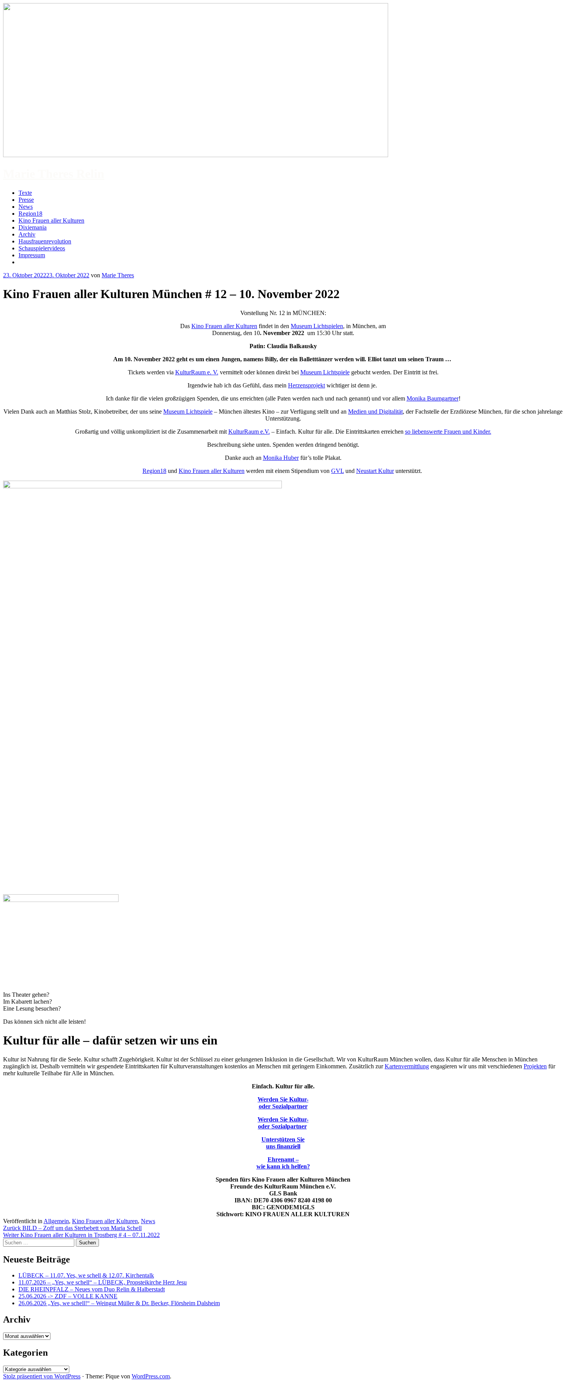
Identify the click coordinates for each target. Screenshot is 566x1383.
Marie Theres (118, 275)
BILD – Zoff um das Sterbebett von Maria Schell (72, 1228)
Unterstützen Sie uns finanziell (283, 1143)
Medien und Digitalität (375, 411)
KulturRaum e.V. (249, 431)
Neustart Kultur (375, 471)
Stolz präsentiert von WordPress (41, 1376)
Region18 (30, 213)
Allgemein (56, 1221)
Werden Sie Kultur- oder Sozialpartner (283, 1103)
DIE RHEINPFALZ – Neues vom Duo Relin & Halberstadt (91, 1289)
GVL (337, 471)
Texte (25, 192)
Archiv (26, 234)
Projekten (535, 1066)
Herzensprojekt (306, 385)
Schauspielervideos (41, 248)
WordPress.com (151, 1376)
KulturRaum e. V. (196, 372)
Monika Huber (281, 457)
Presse (26, 199)
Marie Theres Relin (53, 174)
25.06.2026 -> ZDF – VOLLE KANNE (67, 1296)
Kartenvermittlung (407, 1066)
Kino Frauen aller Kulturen (51, 220)
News (25, 206)
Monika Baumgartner (433, 398)
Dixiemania (32, 227)
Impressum (31, 255)
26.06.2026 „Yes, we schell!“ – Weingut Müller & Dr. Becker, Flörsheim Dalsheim (119, 1303)
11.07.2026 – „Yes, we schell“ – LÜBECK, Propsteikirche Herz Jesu (102, 1282)
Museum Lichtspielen (317, 326)
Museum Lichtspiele (325, 372)
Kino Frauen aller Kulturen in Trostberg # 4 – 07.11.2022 (81, 1235)
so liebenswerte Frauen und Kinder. (448, 431)
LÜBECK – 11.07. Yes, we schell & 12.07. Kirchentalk (86, 1275)
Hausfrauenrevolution (44, 241)
